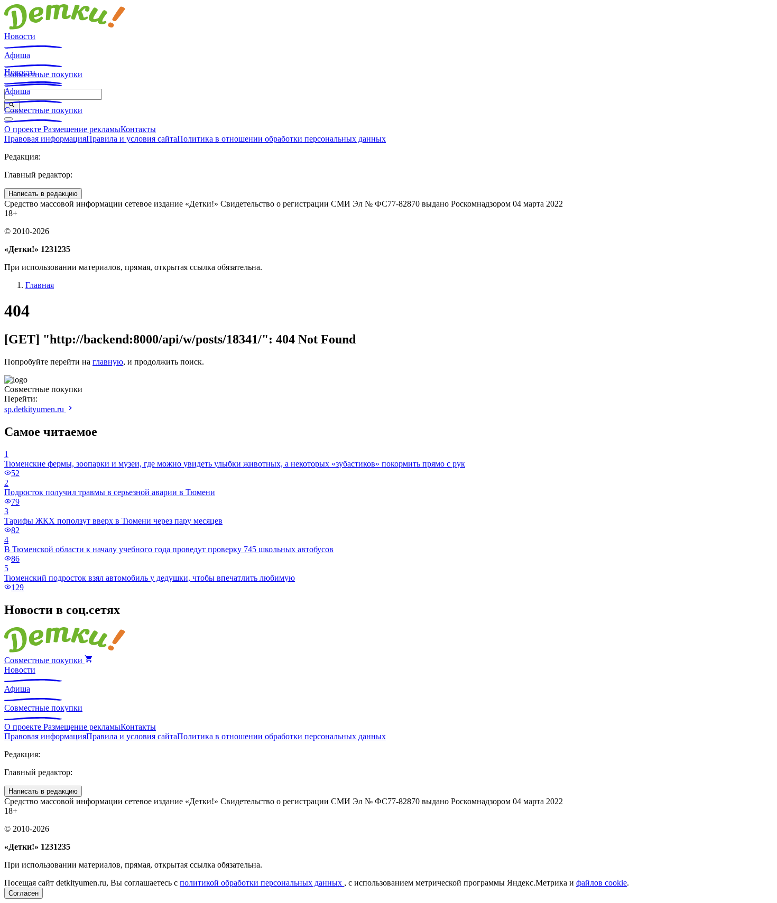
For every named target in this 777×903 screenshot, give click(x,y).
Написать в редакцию (43, 194)
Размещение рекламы (82, 129)
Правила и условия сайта (131, 138)
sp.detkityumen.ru (35, 409)
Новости (19, 36)
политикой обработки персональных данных (262, 882)
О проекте (23, 129)
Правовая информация (45, 138)
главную (107, 361)
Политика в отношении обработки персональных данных (281, 138)
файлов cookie (601, 882)
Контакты (138, 129)
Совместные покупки (43, 110)
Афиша (17, 55)
